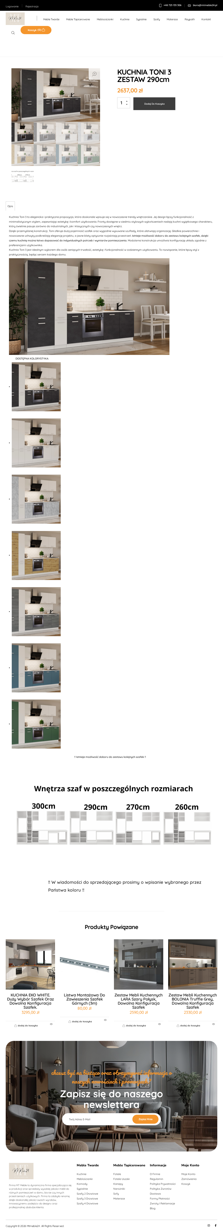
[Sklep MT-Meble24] (18, 18)
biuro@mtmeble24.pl (205, 5)
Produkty (24, 45)
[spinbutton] (123, 103)
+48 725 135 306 (172, 5)
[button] (127, 102)
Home (10, 45)
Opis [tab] (10, 206)
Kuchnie (39, 45)
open (94, 74)
